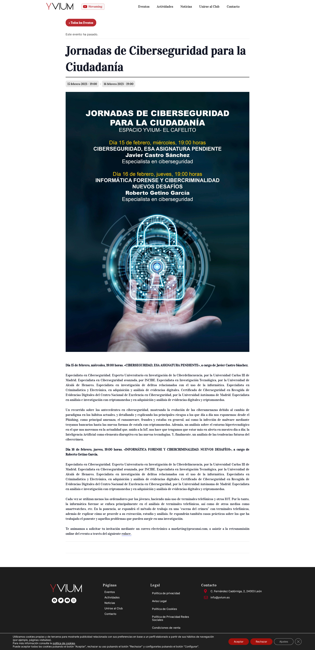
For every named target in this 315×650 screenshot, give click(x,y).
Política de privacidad (166, 593)
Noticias (186, 7)
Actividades (165, 7)
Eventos (143, 7)
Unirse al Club (209, 7)
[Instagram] (73, 600)
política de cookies (64, 643)
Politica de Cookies (164, 609)
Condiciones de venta (166, 627)
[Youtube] (67, 600)
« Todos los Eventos (81, 22)
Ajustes (283, 641)
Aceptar (238, 641)
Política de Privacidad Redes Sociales (170, 618)
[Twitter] (61, 600)
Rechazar (261, 641)
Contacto (233, 7)
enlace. (126, 534)
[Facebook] (54, 600)
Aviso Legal (159, 601)
